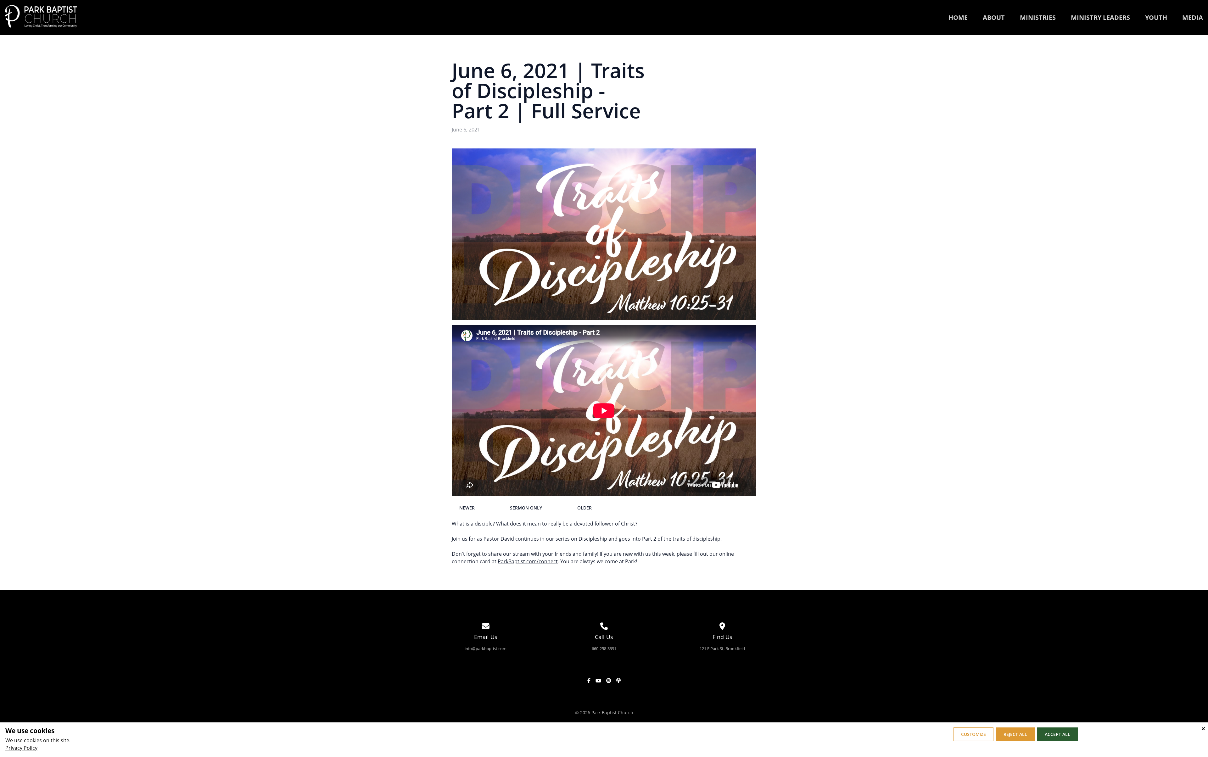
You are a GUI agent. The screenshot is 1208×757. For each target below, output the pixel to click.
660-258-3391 (604, 648)
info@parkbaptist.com (485, 648)
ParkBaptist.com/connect (528, 561)
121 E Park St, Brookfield (722, 648)
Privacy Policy (21, 747)
